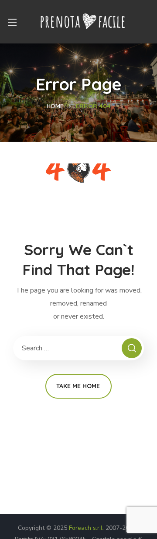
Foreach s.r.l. (86, 528)
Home (55, 106)
